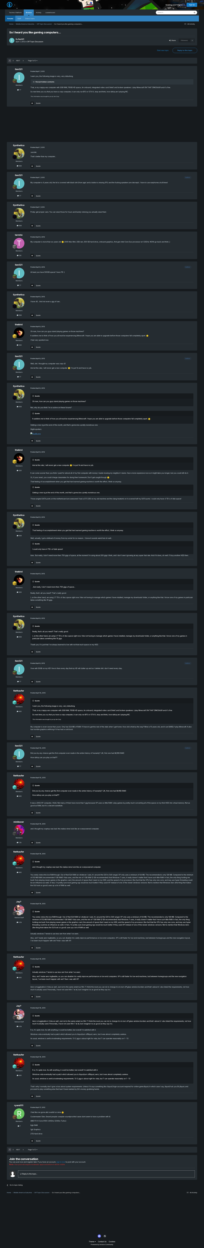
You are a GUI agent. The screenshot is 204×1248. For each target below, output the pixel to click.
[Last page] (23, 60)
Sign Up (192, 5)
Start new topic (163, 50)
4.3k (20, 922)
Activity (38, 12)
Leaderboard (50, 12)
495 (20, 711)
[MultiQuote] (32, 103)
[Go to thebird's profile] (19, 333)
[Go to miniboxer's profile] (19, 830)
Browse (29, 12)
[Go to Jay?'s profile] (19, 910)
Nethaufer (18, 691)
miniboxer (18, 822)
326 (20, 345)
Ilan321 (21, 39)
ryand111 (18, 1105)
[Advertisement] (50, 125)
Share (173, 40)
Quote (38, 103)
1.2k (19, 842)
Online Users (30, 18)
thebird (19, 324)
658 (20, 166)
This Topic (185, 12)
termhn (19, 235)
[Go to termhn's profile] (19, 243)
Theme (92, 1242)
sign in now (60, 1162)
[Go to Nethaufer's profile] (19, 699)
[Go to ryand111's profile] (19, 1113)
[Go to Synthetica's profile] (19, 153)
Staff (19, 18)
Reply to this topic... (29, 1174)
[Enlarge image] (63, 242)
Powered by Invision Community (102, 1244)
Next (18, 60)
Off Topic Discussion (35, 42)
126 (19, 255)
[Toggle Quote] (33, 396)
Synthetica (18, 145)
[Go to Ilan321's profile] (11, 40)
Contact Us (102, 1242)
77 (20, 90)
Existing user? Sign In (175, 5)
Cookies (112, 1242)
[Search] (194, 12)
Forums (10, 18)
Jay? (18, 901)
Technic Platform (15, 12)
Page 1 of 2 (32, 60)
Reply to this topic (184, 50)
